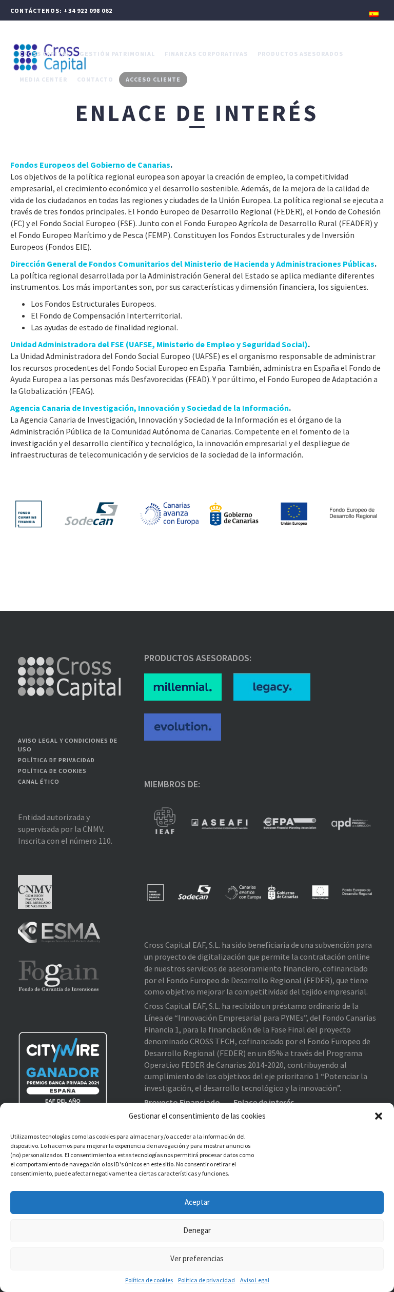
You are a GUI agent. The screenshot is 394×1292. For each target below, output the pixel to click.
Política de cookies (149, 1280)
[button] (378, 1116)
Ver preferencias (197, 1258)
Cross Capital (44, 53)
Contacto (95, 79)
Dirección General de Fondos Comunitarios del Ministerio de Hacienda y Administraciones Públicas (192, 264)
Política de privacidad (206, 1280)
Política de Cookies (52, 770)
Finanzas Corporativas (206, 53)
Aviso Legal (254, 1280)
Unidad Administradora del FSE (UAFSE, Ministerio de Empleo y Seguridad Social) (159, 344)
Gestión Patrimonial (117, 53)
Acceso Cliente (153, 79)
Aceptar (197, 1202)
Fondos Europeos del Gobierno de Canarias (90, 165)
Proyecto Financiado (182, 1102)
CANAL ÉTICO (39, 781)
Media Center (43, 79)
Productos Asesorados (300, 53)
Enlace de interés (263, 1102)
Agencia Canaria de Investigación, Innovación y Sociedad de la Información (149, 408)
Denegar (197, 1230)
